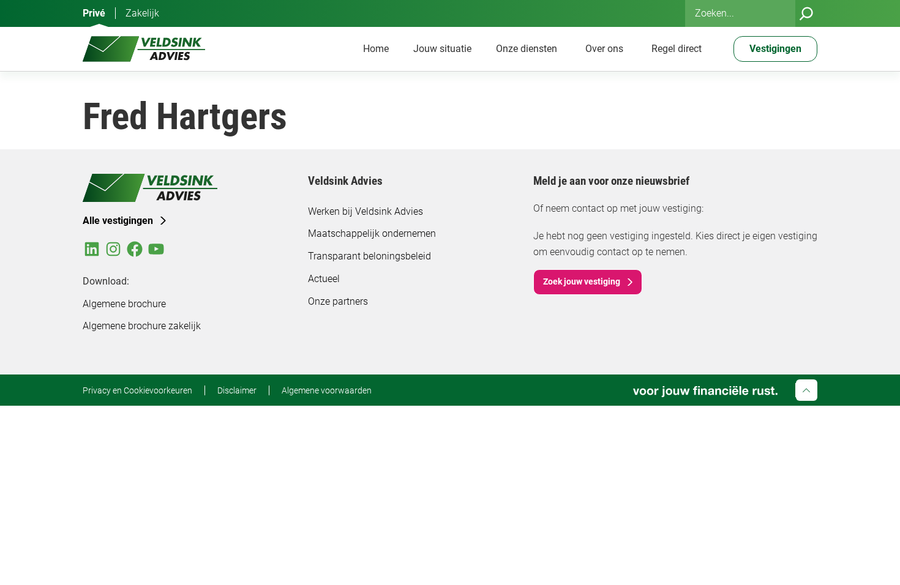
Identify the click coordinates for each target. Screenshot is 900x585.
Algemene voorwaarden (327, 390)
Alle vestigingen (118, 220)
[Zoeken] (806, 13)
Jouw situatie (442, 48)
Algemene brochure (124, 304)
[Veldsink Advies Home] (144, 49)
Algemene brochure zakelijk (142, 326)
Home (376, 48)
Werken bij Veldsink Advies (365, 211)
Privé (94, 13)
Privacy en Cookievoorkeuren (137, 390)
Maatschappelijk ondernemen (372, 233)
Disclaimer (237, 390)
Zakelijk (142, 13)
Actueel (324, 279)
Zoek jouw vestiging (581, 281)
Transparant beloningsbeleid (369, 256)
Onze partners (338, 301)
